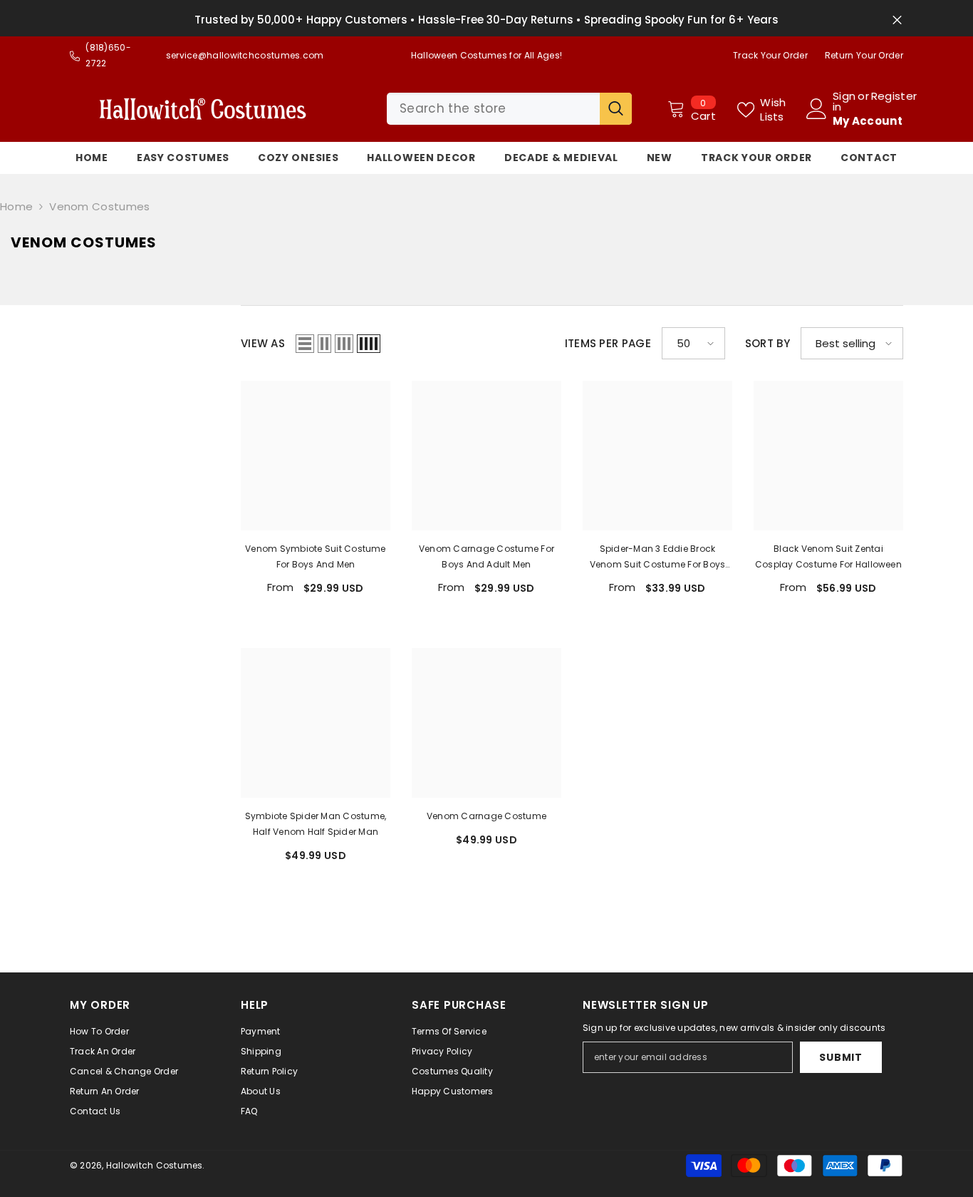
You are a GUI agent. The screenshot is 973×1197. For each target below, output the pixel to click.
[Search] (509, 109)
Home (16, 206)
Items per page (608, 343)
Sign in (844, 101)
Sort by (767, 343)
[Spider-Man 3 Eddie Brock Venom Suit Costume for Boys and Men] (657, 455)
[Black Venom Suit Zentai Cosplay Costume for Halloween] (828, 455)
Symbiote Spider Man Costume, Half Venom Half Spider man (316, 824)
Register (894, 97)
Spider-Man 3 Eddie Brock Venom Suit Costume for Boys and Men (657, 557)
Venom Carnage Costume (486, 816)
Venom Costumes (99, 206)
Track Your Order (770, 55)
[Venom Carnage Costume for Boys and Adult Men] (486, 455)
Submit (840, 1057)
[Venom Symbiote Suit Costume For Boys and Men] (315, 455)
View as (263, 343)
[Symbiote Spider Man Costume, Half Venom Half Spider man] (315, 723)
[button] (305, 343)
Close (897, 20)
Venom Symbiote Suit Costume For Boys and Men (315, 556)
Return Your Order (864, 55)
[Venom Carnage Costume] (486, 723)
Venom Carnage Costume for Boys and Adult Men (486, 556)
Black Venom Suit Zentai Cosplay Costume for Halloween (828, 556)
